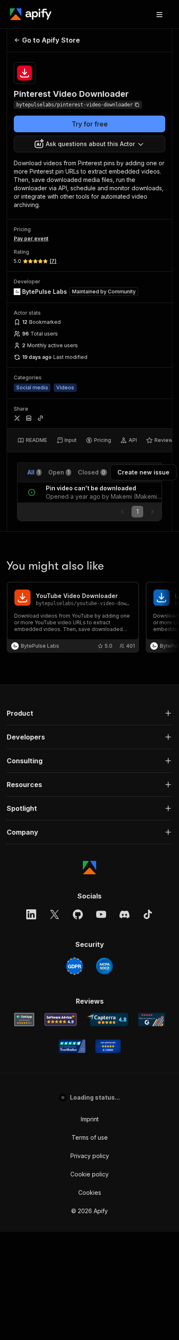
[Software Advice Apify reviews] (60, 1019)
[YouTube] (101, 914)
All (33, 472)
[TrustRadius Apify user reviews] (72, 1046)
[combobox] (89, 144)
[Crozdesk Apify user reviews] (108, 1046)
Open (59, 472)
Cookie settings (89, 1192)
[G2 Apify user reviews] (151, 1019)
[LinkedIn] (31, 914)
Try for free (90, 124)
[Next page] (152, 511)
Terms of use (90, 1137)
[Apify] (31, 14)
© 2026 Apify (89, 1210)
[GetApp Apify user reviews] (24, 1019)
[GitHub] (78, 914)
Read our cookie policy (81, 1301)
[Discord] (124, 914)
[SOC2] (104, 966)
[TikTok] (147, 914)
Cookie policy (89, 1174)
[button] (89, 713)
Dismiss (89, 1319)
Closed (91, 472)
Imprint (90, 1119)
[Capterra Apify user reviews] (107, 1019)
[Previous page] (122, 511)
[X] (54, 914)
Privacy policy (89, 1155)
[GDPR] (75, 966)
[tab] (32, 440)
